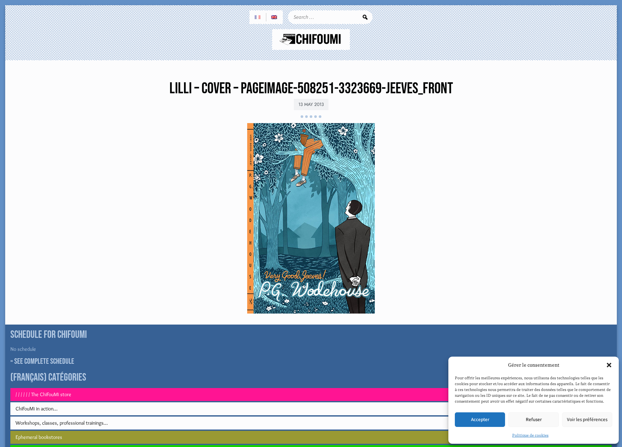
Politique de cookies (530, 435)
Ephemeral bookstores (39, 437)
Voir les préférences (587, 419)
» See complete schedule (42, 361)
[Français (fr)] (258, 17)
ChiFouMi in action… (36, 409)
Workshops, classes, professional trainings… (62, 423)
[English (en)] (274, 17)
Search (365, 17)
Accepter (480, 419)
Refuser (534, 419)
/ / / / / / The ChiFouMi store (43, 394)
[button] (609, 365)
